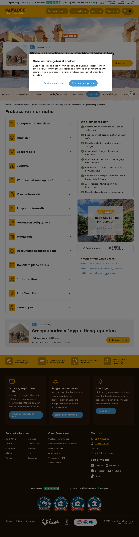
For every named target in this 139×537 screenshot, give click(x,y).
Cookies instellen (53, 83)
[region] (70, 72)
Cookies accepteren (83, 83)
